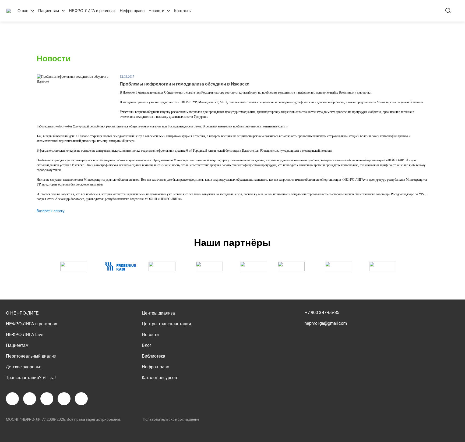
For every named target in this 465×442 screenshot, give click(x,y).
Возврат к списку (51, 211)
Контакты (183, 10)
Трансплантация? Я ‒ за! (31, 377)
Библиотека (153, 356)
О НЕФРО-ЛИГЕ (22, 313)
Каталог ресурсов (159, 377)
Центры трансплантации (166, 324)
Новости (156, 10)
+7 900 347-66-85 (322, 312)
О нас (22, 10)
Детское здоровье (23, 367)
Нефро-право (132, 10)
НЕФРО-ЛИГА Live (24, 334)
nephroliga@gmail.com (326, 323)
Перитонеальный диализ (31, 356)
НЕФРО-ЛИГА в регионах (92, 10)
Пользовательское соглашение (171, 419)
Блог (146, 345)
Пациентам (48, 10)
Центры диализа (158, 313)
